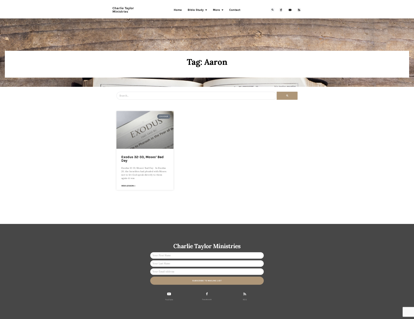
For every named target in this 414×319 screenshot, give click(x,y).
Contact (234, 10)
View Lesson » (128, 186)
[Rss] (299, 10)
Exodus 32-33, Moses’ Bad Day (142, 158)
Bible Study (196, 10)
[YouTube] (169, 294)
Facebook (207, 299)
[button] (272, 9)
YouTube (169, 299)
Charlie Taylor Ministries (123, 9)
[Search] (287, 96)
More (216, 10)
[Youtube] (290, 10)
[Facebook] (207, 293)
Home (178, 10)
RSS (245, 299)
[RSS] (244, 293)
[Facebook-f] (281, 10)
